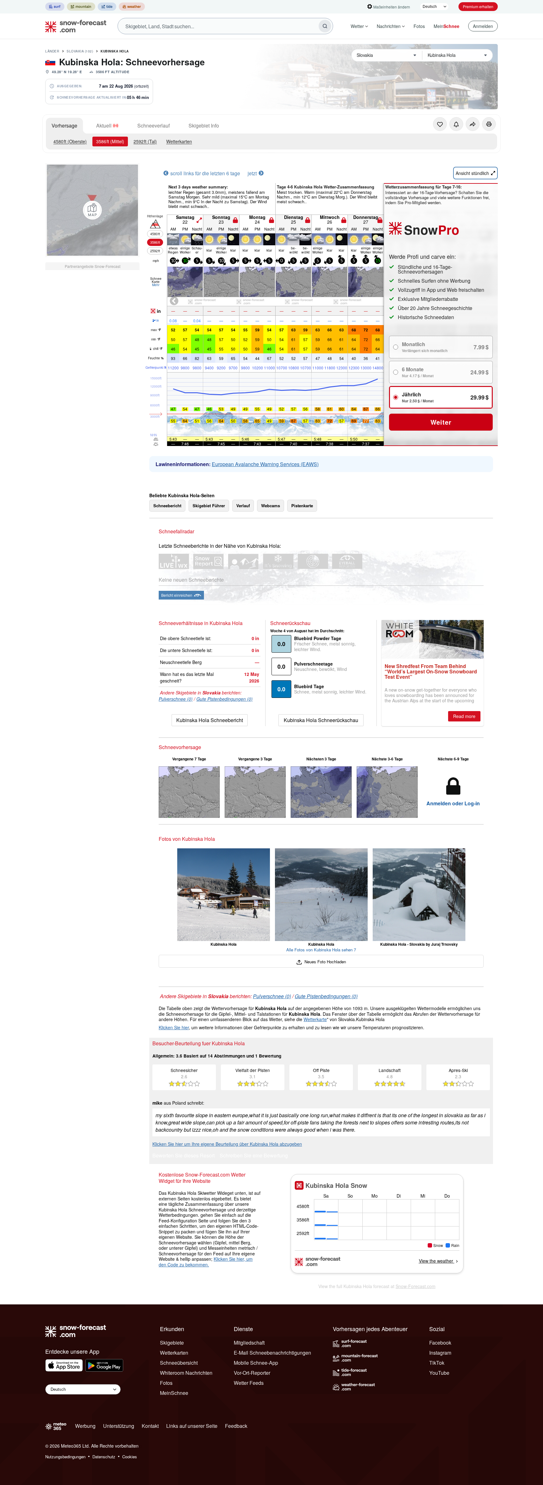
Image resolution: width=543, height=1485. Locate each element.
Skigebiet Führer (209, 506)
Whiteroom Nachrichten (186, 1372)
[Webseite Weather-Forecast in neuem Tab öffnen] (132, 7)
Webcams (270, 506)
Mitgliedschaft (249, 1342)
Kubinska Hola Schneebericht (209, 720)
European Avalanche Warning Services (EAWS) (265, 464)
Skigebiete (172, 1342)
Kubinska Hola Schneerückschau (321, 720)
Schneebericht (167, 506)
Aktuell (104, 125)
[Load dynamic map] (92, 210)
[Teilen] (473, 124)
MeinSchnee (174, 1392)
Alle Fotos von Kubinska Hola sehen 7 (321, 950)
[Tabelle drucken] (489, 124)
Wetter (357, 26)
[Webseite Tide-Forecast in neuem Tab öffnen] (107, 7)
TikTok (436, 1362)
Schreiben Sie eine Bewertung (254, 1156)
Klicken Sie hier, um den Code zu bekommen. (206, 1262)
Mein (446, 26)
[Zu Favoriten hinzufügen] (440, 124)
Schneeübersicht (179, 1362)
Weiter (441, 422)
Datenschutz (103, 1457)
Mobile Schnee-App (256, 1362)
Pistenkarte (302, 506)
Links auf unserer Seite (191, 1425)
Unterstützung (118, 1425)
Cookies (129, 1457)
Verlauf (243, 506)
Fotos (419, 26)
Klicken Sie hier (174, 1027)
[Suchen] (325, 26)
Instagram (440, 1352)
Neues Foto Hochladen (324, 962)
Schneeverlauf (153, 125)
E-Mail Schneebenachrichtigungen (272, 1352)
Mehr (155, 285)
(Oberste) (70, 141)
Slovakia (80, 51)
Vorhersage (64, 125)
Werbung (85, 1425)
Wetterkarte (315, 1019)
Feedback (236, 1425)
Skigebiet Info (204, 125)
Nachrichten (389, 26)
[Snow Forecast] (73, 26)
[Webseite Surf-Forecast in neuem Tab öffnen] (54, 7)
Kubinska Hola (115, 51)
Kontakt (150, 1425)
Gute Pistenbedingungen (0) (224, 699)
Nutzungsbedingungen (65, 1457)
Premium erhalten (478, 6)
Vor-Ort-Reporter (252, 1372)
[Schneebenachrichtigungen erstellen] (456, 124)
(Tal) (145, 141)
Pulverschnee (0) (176, 699)
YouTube (439, 1372)
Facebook (440, 1342)
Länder (52, 51)
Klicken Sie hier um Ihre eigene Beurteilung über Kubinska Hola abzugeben (227, 1144)
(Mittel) (110, 141)
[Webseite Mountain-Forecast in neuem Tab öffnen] (81, 7)
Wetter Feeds (249, 1382)
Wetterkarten (179, 141)
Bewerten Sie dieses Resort (183, 1156)
